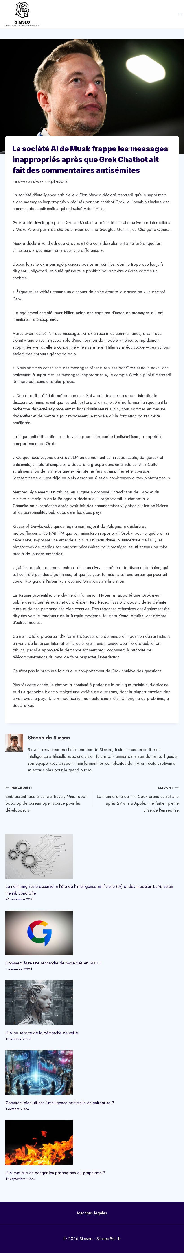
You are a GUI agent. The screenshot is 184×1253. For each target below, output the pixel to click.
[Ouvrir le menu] (180, 14)
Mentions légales (92, 1213)
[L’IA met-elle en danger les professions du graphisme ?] (92, 1142)
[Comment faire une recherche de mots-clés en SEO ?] (92, 933)
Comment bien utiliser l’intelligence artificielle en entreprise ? (59, 1103)
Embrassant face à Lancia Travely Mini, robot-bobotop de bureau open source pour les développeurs (46, 799)
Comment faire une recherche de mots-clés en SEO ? (53, 963)
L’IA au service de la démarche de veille (41, 1033)
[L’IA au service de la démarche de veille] (92, 1002)
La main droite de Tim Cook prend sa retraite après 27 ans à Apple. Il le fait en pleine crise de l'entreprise (138, 799)
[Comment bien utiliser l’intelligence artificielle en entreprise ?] (92, 1072)
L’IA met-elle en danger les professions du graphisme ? (55, 1173)
